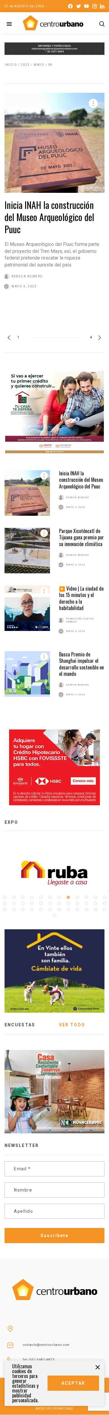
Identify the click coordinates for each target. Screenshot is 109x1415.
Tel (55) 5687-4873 (39, 1359)
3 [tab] (23, 897)
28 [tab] (32, 910)
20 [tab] (68, 903)
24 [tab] (104, 903)
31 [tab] (59, 910)
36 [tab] (104, 910)
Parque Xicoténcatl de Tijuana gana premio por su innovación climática (81, 537)
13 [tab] (5, 903)
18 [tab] (50, 903)
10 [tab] (86, 897)
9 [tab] (77, 897)
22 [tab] (86, 903)
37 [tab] (54, 916)
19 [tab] (59, 903)
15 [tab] (23, 903)
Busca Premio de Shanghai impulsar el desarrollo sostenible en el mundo (81, 664)
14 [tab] (14, 903)
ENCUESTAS (20, 1024)
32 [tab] (68, 910)
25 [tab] (5, 910)
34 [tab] (86, 910)
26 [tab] (14, 910)
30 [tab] (50, 910)
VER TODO (72, 1024)
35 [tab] (95, 910)
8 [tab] (68, 897)
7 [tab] (59, 897)
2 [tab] (14, 897)
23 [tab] (95, 903)
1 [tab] (5, 897)
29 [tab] (41, 910)
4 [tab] (32, 897)
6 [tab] (50, 897)
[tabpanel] (54, 873)
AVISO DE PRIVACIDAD (54, 1408)
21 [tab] (77, 903)
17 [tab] (41, 903)
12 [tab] (104, 897)
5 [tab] (41, 897)
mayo (39, 64)
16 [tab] (32, 903)
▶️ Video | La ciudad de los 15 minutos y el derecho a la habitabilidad (81, 598)
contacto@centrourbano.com (46, 1344)
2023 (25, 64)
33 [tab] (77, 910)
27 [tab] (23, 910)
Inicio (11, 64)
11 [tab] (95, 897)
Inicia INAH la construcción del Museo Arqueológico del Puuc (49, 217)
